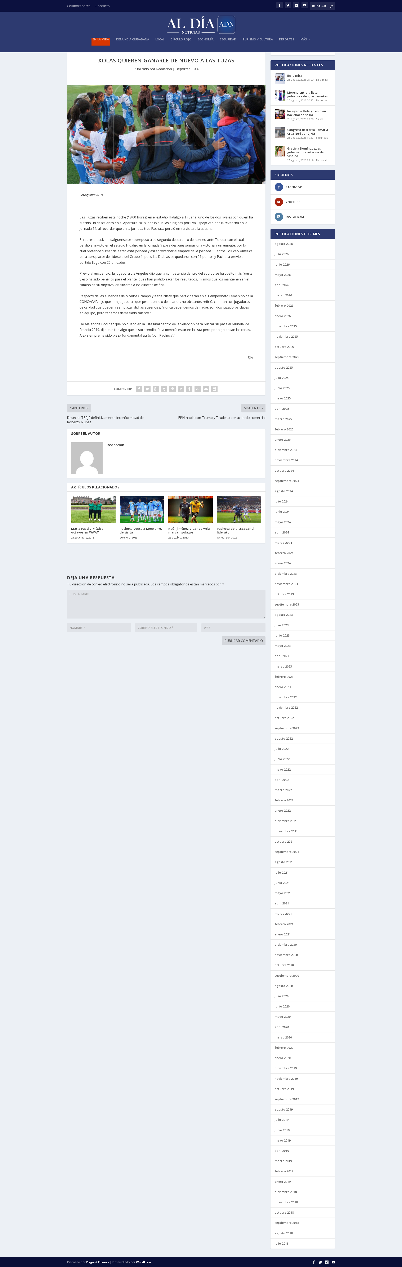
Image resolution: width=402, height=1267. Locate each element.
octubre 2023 (284, 594)
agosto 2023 (284, 615)
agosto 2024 (284, 491)
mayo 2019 (283, 1140)
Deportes (286, 39)
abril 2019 (282, 1151)
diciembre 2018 (286, 1192)
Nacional (321, 160)
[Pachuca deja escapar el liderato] (239, 509)
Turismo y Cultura (257, 39)
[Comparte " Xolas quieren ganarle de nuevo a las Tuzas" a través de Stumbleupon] (197, 389)
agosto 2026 (284, 244)
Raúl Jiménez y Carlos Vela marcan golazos (189, 530)
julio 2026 (282, 254)
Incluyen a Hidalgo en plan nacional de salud (306, 113)
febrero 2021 (284, 924)
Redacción (164, 69)
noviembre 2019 (286, 1079)
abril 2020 (282, 1027)
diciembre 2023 (286, 574)
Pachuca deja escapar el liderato (235, 530)
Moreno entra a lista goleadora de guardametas (307, 94)
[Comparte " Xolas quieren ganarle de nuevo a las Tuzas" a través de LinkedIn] (181, 389)
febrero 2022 (284, 800)
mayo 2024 (283, 522)
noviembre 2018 (286, 1202)
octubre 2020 (284, 965)
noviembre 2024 (286, 460)
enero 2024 (283, 563)
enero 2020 (283, 1058)
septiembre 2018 (287, 1223)
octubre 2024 (284, 471)
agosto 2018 (284, 1233)
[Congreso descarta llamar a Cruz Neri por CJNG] (280, 132)
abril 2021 (282, 903)
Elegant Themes (97, 1262)
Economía (206, 39)
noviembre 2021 (286, 831)
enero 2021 (283, 934)
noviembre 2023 (286, 584)
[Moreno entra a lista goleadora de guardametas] (280, 95)
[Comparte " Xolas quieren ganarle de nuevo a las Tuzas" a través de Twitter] (147, 389)
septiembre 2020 (287, 976)
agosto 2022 (284, 738)
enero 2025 (283, 440)
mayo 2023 (283, 646)
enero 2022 (283, 810)
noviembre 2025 (286, 336)
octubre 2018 (284, 1212)
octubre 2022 (284, 718)
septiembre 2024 (287, 481)
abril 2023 (282, 656)
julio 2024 (282, 501)
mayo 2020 (283, 1017)
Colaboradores (78, 6)
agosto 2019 (284, 1109)
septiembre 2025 (287, 357)
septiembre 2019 (287, 1099)
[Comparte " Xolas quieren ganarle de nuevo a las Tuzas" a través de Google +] (156, 389)
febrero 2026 (284, 305)
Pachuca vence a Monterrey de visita (141, 530)
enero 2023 (283, 687)
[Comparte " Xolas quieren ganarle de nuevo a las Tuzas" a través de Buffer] (189, 389)
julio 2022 (282, 749)
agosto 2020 (284, 986)
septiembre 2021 (287, 852)
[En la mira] (280, 78)
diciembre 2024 (286, 450)
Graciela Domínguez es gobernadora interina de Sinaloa (305, 152)
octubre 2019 (284, 1089)
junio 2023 (282, 635)
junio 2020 (282, 1006)
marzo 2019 (283, 1161)
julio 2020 (282, 996)
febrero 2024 (284, 553)
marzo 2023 (283, 666)
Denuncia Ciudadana (132, 39)
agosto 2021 (284, 862)
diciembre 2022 (286, 697)
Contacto (102, 6)
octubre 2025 (284, 347)
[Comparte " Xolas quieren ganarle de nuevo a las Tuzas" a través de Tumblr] (164, 389)
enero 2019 (283, 1182)
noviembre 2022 (286, 707)
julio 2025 (282, 378)
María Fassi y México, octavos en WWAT (87, 530)
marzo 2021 (283, 914)
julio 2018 (282, 1243)
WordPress (143, 1262)
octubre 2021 (284, 841)
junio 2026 (282, 264)
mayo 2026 (283, 275)
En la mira (101, 39)
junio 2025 (282, 388)
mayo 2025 (283, 398)
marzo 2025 (283, 419)
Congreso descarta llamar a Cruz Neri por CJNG (307, 132)
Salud (319, 119)
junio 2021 (282, 883)
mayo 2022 (283, 769)
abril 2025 (282, 409)
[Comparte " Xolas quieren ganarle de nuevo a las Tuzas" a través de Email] (206, 389)
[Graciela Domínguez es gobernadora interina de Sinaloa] (280, 151)
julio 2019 (282, 1120)
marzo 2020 (283, 1037)
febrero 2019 (284, 1171)
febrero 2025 (284, 429)
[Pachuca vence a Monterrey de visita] (142, 509)
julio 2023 (282, 625)
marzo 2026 (283, 295)
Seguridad (228, 39)
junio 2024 (282, 512)
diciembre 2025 (286, 326)
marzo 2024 (283, 543)
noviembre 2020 (286, 955)
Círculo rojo (181, 39)
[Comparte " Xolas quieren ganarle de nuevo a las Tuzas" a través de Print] (214, 389)
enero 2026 (283, 316)
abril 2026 (282, 285)
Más (303, 39)
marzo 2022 (283, 790)
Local (159, 39)
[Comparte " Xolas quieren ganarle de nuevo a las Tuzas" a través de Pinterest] (172, 389)
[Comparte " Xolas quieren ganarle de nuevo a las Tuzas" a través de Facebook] (139, 389)
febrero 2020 (284, 1048)
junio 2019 (282, 1130)
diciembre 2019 (286, 1068)
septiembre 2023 (287, 604)
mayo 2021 (283, 893)
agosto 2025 (284, 367)
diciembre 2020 (286, 945)
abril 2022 (282, 780)
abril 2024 (282, 532)
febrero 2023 (284, 677)
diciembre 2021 (286, 821)
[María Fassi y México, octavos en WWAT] (93, 509)
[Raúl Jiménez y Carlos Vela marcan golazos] (190, 509)
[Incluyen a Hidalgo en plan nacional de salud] (280, 114)
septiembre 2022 (287, 728)
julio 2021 (282, 872)
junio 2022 (282, 759)
